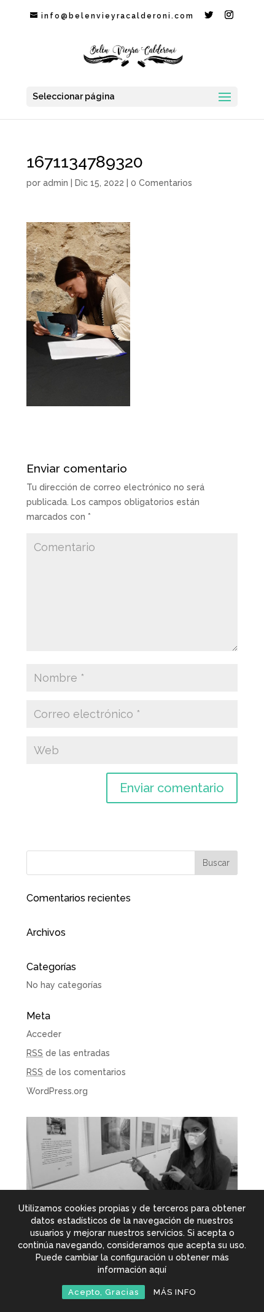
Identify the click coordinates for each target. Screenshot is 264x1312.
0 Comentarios (161, 183)
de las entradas (68, 1053)
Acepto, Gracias (103, 1292)
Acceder (43, 1034)
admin (55, 183)
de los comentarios (76, 1072)
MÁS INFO (174, 1292)
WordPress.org (57, 1091)
